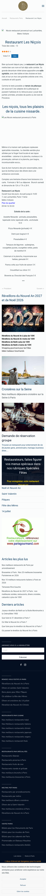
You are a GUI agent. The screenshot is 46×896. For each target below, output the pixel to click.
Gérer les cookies (23, 891)
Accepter (23, 879)
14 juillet (6, 511)
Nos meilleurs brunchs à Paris (14, 772)
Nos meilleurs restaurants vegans (16, 736)
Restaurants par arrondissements (16, 792)
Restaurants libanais (10, 756)
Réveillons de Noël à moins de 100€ (16, 345)
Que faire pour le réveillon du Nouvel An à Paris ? (22, 626)
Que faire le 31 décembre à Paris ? (16, 618)
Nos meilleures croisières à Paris (16, 809)
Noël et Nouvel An (11, 488)
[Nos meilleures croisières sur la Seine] (23, 370)
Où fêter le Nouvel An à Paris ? (14, 622)
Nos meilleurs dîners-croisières (15, 800)
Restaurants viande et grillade (14, 768)
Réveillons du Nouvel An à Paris (15, 683)
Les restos (17, 856)
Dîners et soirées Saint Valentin (15, 688)
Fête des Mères (10, 505)
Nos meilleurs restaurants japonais (16, 732)
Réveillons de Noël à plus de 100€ (16, 342)
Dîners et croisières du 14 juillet (15, 700)
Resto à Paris (29, 856)
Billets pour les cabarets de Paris (16, 836)
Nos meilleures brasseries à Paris (16, 777)
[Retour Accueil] (23, 6)
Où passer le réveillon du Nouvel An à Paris (19, 630)
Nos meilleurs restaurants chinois (16, 728)
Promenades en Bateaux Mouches (16, 840)
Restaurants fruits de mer (13, 764)
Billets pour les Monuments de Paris (17, 828)
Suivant (39, 288)
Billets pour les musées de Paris (15, 832)
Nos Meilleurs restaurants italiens (16, 724)
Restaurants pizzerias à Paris (14, 760)
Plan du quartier (8, 203)
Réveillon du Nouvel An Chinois (15, 705)
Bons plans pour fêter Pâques (14, 692)
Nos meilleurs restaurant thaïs (15, 741)
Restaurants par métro (11, 796)
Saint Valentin (9, 493)
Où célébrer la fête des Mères (14, 696)
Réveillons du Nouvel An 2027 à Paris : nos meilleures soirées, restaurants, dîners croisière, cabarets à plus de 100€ (21, 594)
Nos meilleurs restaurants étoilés (16, 845)
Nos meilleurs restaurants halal (15, 720)
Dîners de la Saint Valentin (13, 804)
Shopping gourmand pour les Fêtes (16, 348)
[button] (43, 6)
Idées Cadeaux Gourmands (13, 351)
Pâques (6, 499)
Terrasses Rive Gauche (11, 587)
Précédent (7, 288)
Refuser (23, 885)
